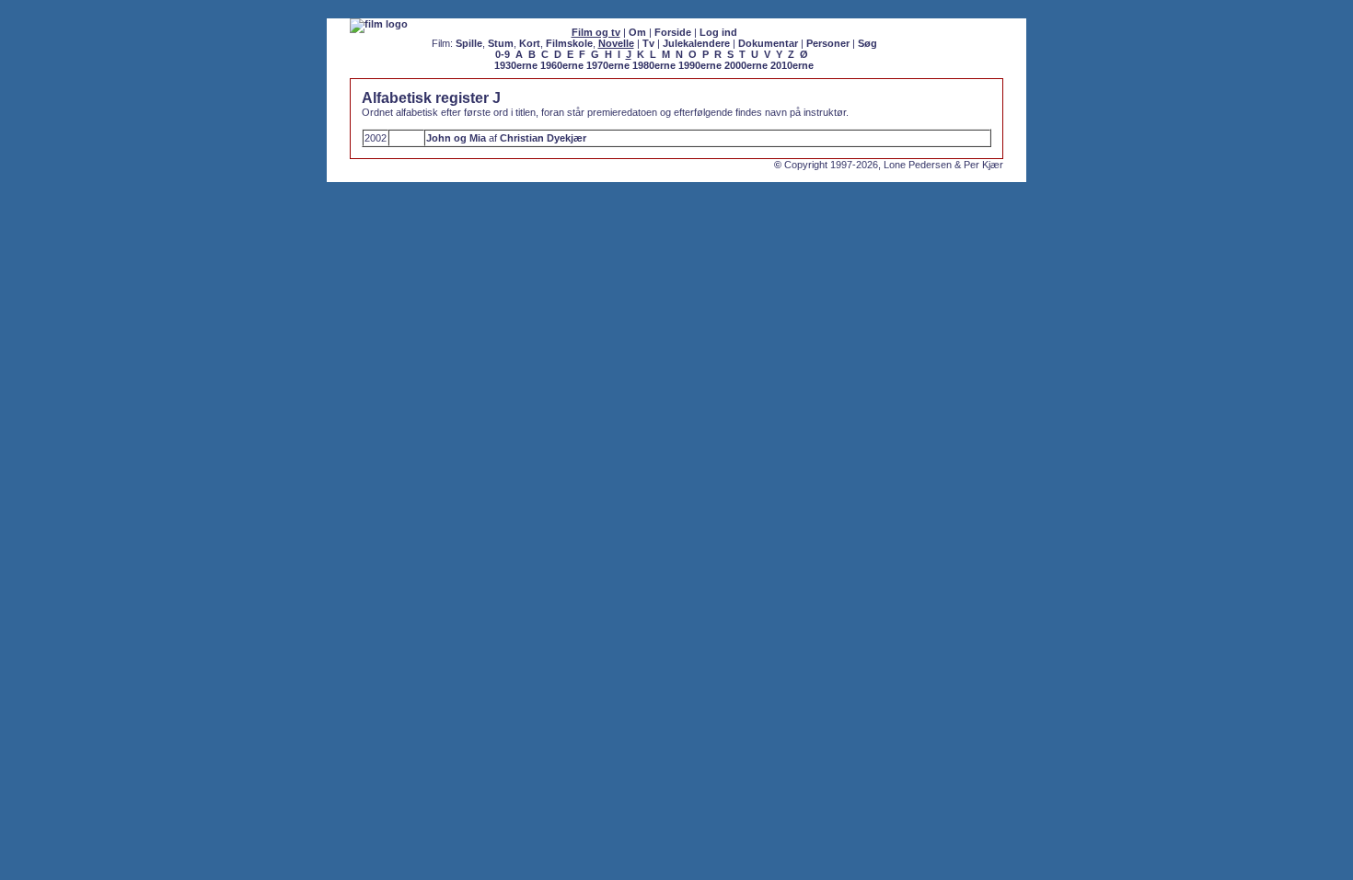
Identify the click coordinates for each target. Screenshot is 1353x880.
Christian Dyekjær (543, 137)
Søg (867, 43)
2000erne (746, 65)
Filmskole (569, 43)
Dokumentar (768, 43)
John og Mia (456, 137)
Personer (828, 43)
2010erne (792, 65)
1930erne (516, 65)
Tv (648, 43)
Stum (501, 43)
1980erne (654, 65)
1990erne (700, 65)
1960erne (562, 65)
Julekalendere (696, 43)
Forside (672, 32)
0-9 (502, 54)
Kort (529, 43)
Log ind (718, 32)
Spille (469, 43)
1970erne (608, 65)
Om (637, 32)
